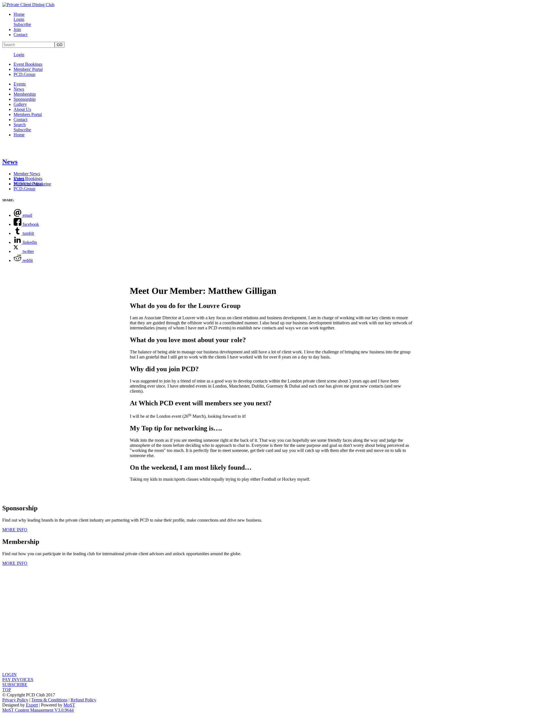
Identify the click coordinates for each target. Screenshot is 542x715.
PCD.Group (24, 74)
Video (19, 178)
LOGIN (9, 674)
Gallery (20, 104)
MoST (69, 705)
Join (17, 29)
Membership (25, 94)
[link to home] (28, 4)
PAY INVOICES (17, 679)
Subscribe (22, 24)
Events (20, 84)
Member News (27, 173)
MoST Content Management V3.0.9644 (38, 710)
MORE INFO (14, 529)
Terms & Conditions (49, 699)
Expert (32, 705)
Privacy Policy (15, 699)
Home (19, 14)
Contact (20, 34)
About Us (22, 109)
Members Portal (28, 114)
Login (19, 19)
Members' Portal (28, 69)
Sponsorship (25, 99)
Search (20, 124)
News (19, 89)
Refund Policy (83, 699)
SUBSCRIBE (14, 684)
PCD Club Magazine (32, 184)
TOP (6, 689)
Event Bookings (28, 64)
